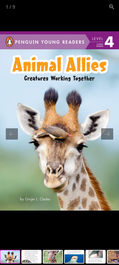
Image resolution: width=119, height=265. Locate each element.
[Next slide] (107, 134)
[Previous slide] (12, 134)
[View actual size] (112, 7)
